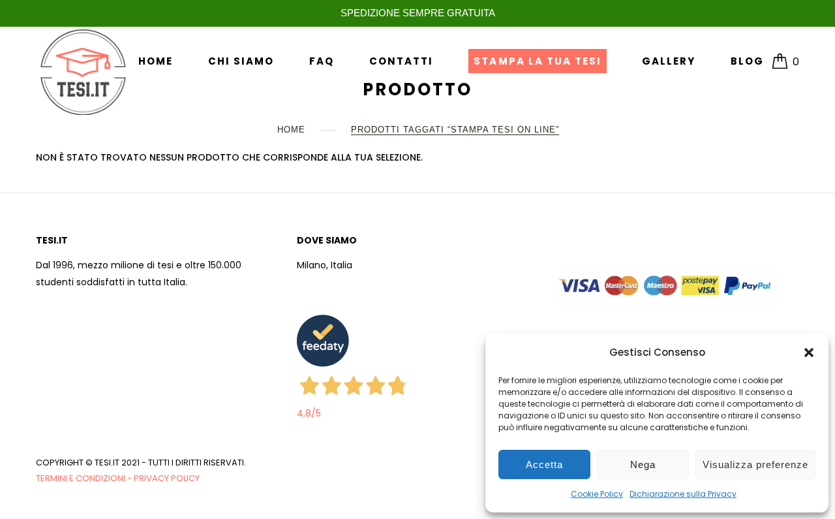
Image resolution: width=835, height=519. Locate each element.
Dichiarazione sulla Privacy (683, 493)
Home (155, 61)
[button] (808, 352)
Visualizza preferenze (755, 464)
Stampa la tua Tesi (537, 61)
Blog (747, 61)
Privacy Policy (167, 478)
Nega (643, 464)
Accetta (544, 464)
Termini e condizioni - (85, 478)
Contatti (401, 61)
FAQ (321, 61)
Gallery (668, 61)
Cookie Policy (597, 493)
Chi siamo (241, 61)
